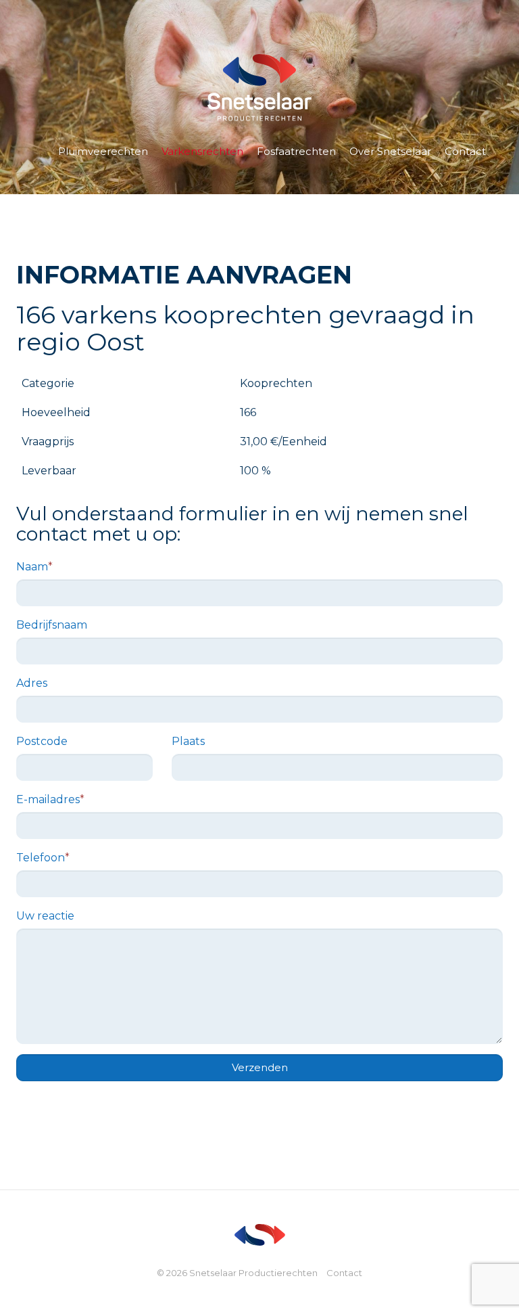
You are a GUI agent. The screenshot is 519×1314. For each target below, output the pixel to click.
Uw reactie (45, 915)
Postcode (42, 741)
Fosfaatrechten (296, 151)
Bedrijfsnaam (51, 624)
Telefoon (43, 857)
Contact (465, 151)
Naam (34, 566)
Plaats (188, 741)
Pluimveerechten (103, 151)
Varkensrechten (202, 151)
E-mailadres (50, 799)
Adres (31, 683)
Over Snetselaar (390, 151)
